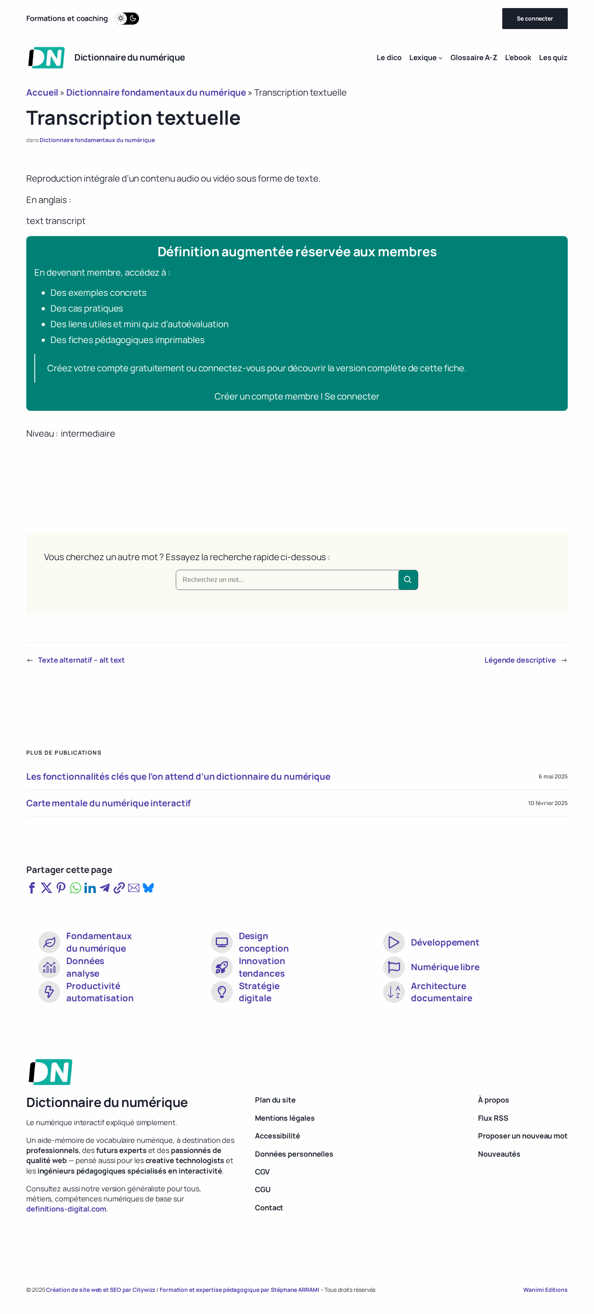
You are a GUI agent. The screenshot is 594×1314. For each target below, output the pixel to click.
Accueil (42, 92)
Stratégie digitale (259, 992)
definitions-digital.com (66, 1209)
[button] (32, 887)
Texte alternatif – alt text (81, 660)
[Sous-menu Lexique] (440, 57)
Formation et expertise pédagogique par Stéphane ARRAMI (240, 1289)
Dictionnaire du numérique (129, 57)
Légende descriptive (520, 660)
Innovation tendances (262, 967)
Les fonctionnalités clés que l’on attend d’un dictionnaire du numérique (178, 777)
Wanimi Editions (545, 1289)
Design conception (264, 942)
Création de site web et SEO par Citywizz (100, 1289)
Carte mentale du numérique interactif (108, 803)
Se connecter (535, 18)
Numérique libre (445, 967)
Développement (445, 942)
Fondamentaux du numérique (99, 942)
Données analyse (85, 967)
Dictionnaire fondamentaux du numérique (156, 92)
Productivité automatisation (100, 992)
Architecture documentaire (441, 992)
